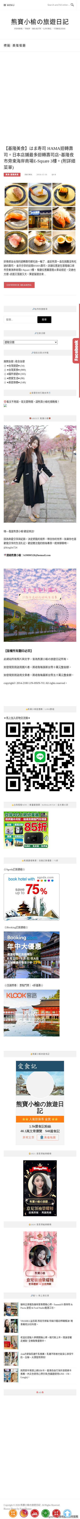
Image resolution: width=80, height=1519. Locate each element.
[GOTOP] (67, 1513)
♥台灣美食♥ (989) (16, 369)
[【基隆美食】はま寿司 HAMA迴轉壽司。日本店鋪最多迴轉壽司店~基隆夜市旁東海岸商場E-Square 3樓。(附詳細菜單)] (40, 218)
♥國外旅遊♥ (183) (16, 374)
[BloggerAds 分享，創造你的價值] (40, 1169)
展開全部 (8, 361)
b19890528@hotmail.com (37, 555)
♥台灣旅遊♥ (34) (15, 365)
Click (76, 350)
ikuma (28, 175)
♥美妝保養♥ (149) (16, 382)
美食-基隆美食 (12, 175)
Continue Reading (19, 285)
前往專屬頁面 (40, 1188)
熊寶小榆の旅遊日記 (40, 22)
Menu (11, 5)
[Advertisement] (40, 102)
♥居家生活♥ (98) (15, 378)
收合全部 (20, 361)
